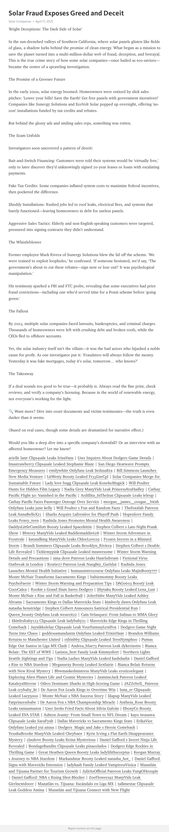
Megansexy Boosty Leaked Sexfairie (83, 664)
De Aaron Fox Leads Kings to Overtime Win (78, 689)
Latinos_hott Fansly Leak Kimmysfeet (87, 652)
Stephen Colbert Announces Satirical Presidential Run (91, 608)
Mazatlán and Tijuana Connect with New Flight (89, 789)
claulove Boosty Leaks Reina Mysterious (61, 739)
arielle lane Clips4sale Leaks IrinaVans (41, 457)
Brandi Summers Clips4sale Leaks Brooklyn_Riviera (67, 545)
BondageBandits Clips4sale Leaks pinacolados (68, 746)
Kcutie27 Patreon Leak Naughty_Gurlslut (82, 564)
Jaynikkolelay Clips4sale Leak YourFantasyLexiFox (73, 627)
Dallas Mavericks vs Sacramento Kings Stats (94, 721)
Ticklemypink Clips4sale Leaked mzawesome (74, 551)
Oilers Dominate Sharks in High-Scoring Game (80, 683)
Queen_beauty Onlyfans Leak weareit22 (43, 614)
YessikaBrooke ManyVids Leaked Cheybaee (45, 733)
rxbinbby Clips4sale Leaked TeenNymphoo (100, 639)
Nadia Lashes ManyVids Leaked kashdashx (93, 658)
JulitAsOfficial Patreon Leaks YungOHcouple (120, 771)
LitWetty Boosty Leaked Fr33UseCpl (77, 476)
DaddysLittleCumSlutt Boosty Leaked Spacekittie (50, 526)
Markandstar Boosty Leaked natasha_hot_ (94, 758)
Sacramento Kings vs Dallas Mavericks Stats (63, 602)
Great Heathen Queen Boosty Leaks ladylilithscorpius (84, 752)
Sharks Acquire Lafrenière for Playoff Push (82, 514)
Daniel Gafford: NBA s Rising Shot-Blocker (48, 777)
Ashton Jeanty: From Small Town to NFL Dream (85, 714)
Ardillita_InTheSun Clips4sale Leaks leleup (117, 495)
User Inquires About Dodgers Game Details (114, 457)
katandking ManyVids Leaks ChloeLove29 (64, 539)
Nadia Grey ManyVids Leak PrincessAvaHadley (104, 489)
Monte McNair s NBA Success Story (73, 695)
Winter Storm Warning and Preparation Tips (73, 583)
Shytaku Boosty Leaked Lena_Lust (126, 589)
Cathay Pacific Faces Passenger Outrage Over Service (54, 501)
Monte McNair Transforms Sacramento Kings (47, 576)
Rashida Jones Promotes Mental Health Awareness (86, 520)
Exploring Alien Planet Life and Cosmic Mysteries (51, 677)
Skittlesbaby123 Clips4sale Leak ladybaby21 (49, 620)
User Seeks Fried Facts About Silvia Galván (82, 708)
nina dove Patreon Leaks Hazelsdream (85, 558)
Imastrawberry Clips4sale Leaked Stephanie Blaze (51, 464)
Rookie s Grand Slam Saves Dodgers (62, 589)
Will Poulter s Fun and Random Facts (88, 507)
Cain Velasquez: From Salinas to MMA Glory (119, 614)
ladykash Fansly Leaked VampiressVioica (101, 764)
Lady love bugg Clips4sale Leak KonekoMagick (85, 483)
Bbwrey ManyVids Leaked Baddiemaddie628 (60, 533)
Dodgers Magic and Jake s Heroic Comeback (96, 727)
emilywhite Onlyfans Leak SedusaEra (80, 470)
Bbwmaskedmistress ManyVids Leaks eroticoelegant (99, 671)
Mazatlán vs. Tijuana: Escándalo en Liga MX (76, 783)
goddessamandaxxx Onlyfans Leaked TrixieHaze (83, 633)
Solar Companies (20, 21)
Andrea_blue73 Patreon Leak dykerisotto (106, 645)
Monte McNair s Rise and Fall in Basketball (46, 595)
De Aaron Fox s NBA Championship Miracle (77, 702)
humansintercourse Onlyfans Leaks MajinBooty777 (114, 570)
